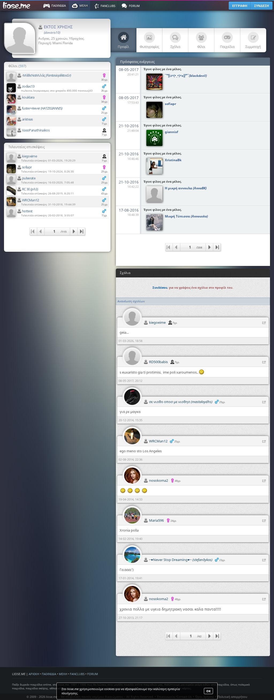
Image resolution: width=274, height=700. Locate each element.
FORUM (92, 674)
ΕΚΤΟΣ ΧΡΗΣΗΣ (58, 29)
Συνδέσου (160, 287)
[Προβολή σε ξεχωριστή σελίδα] (264, 323)
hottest (27, 211)
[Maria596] (132, 515)
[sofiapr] (11, 169)
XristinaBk (173, 160)
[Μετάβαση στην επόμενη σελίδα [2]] (73, 231)
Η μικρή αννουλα (186, 188)
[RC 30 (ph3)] (11, 190)
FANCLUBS (77, 674)
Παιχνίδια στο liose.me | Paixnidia (17, 6)
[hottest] (11, 212)
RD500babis (158, 361)
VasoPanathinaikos (36, 130)
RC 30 (30, 189)
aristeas (27, 119)
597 (22, 65)
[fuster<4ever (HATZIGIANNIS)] (11, 110)
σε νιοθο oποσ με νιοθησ (180, 401)
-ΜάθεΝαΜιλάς (46, 75)
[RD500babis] (132, 357)
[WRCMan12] (11, 201)
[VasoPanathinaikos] (11, 132)
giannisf (171, 132)
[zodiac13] (11, 88)
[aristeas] (11, 121)
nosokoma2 (158, 480)
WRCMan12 (30, 200)
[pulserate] (11, 180)
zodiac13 (28, 86)
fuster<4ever (42, 108)
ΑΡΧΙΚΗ (34, 674)
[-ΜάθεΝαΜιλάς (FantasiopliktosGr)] (11, 77)
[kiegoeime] (11, 158)
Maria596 (156, 520)
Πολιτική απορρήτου (232, 697)
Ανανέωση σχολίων (131, 301)
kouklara (28, 97)
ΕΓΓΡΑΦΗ (239, 5)
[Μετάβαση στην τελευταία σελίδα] (81, 231)
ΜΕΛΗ (63, 674)
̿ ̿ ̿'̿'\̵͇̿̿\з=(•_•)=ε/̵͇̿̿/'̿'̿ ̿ (186, 75)
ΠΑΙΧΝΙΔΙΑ (49, 674)
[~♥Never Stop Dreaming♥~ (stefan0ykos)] (132, 554)
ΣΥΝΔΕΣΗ (261, 5)
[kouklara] (11, 99)
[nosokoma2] (132, 475)
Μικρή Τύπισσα (186, 216)
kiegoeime (29, 156)
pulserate (28, 178)
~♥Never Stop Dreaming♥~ (180, 559)
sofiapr (27, 167)
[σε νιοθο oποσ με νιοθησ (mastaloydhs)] (132, 397)
